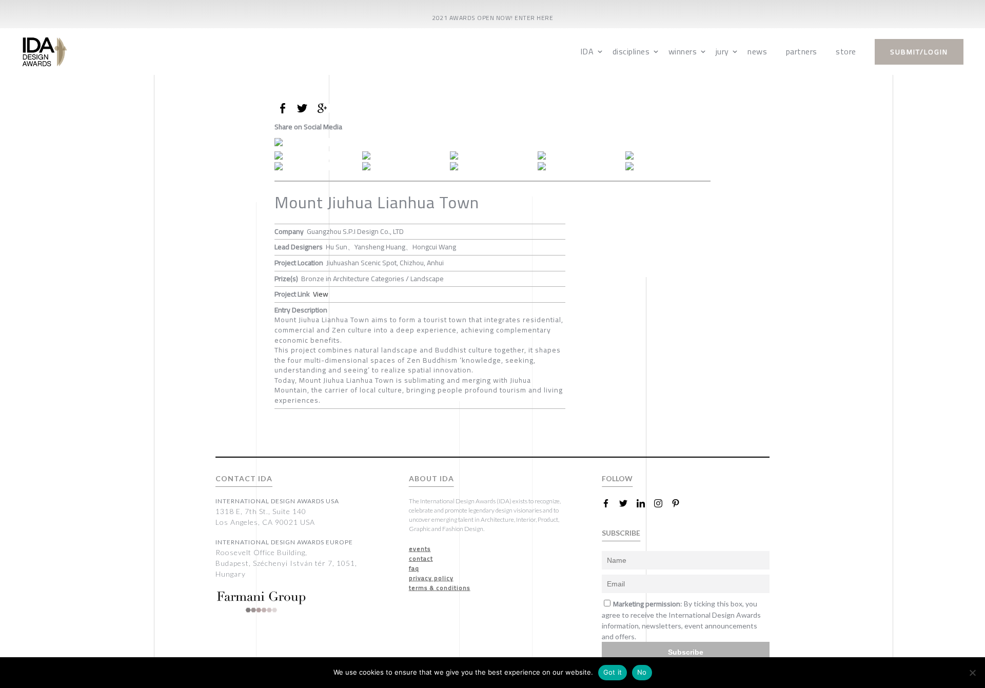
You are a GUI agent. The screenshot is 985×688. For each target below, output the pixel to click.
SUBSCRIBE (621, 532)
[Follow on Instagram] (662, 503)
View (320, 294)
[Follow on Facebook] (610, 503)
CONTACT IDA (243, 478)
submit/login (919, 51)
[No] (972, 672)
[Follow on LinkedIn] (645, 503)
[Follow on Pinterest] (680, 503)
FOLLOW (617, 478)
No (642, 672)
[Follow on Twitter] (627, 503)
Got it (612, 672)
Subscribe (685, 652)
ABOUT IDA (431, 478)
